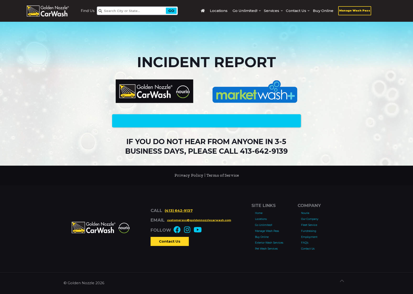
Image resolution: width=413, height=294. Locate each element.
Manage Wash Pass (354, 10)
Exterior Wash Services (269, 242)
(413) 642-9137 (179, 210)
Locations (261, 219)
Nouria (305, 213)
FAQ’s (304, 242)
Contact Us (169, 241)
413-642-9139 (264, 151)
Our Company (309, 219)
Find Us (87, 10)
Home (258, 213)
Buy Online (262, 237)
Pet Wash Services (266, 248)
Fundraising (308, 231)
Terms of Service (222, 175)
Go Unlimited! (263, 225)
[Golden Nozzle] (48, 10)
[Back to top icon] (344, 283)
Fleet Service (309, 225)
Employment (309, 237)
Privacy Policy (188, 175)
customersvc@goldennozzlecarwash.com (199, 220)
